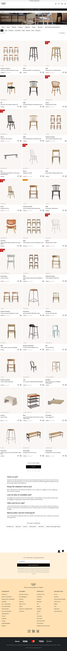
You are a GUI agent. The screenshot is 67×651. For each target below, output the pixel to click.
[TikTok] (38, 631)
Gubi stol (25, 526)
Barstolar (21, 27)
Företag (3, 620)
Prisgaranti (4, 618)
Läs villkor (33, 573)
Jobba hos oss (57, 601)
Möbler (2, 11)
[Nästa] (61, 526)
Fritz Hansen (51, 507)
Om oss (55, 594)
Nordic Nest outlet (58, 611)
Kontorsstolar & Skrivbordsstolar (52, 27)
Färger (23, 30)
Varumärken (17, 30)
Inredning (21, 599)
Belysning (21, 601)
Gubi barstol (41, 526)
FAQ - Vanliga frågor (6, 604)
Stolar (3, 27)
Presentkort (21, 611)
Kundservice (4, 594)
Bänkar (34, 27)
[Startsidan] (3, 4)
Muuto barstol (33, 526)
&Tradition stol (10, 526)
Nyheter (38, 606)
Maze (10, 509)
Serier (33, 30)
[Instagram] (33, 631)
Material (28, 30)
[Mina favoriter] (58, 3)
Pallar (8, 27)
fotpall (44, 489)
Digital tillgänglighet (6, 623)
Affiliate (55, 604)
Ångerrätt (4, 625)
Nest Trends (39, 618)
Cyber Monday (40, 623)
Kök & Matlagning (23, 596)
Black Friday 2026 (41, 620)
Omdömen (56, 596)
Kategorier (11, 30)
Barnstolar (40, 27)
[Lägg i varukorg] (20, 72)
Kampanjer (39, 601)
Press (55, 606)
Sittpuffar (14, 27)
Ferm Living (18, 499)
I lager (5, 30)
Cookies (3, 616)
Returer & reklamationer (7, 596)
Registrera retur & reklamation (8, 599)
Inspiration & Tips (40, 594)
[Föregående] (6, 526)
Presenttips (39, 616)
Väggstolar (27, 27)
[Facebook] (29, 631)
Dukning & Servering (23, 594)
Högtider (39, 611)
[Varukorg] (62, 3)
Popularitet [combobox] (62, 33)
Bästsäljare (39, 608)
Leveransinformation (6, 606)
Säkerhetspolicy (5, 613)
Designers (38, 30)
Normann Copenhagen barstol (53, 526)
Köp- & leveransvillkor (6, 611)
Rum (38, 613)
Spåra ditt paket (5, 608)
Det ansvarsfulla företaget (59, 599)
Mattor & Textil (22, 604)
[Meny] (65, 3)
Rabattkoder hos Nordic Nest (43, 625)
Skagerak (11, 499)
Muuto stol (18, 526)
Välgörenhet (56, 608)
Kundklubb (4, 601)
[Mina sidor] (55, 3)
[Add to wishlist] (41, 72)
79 (35, 471)
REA (38, 604)
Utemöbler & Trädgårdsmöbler (25, 608)
